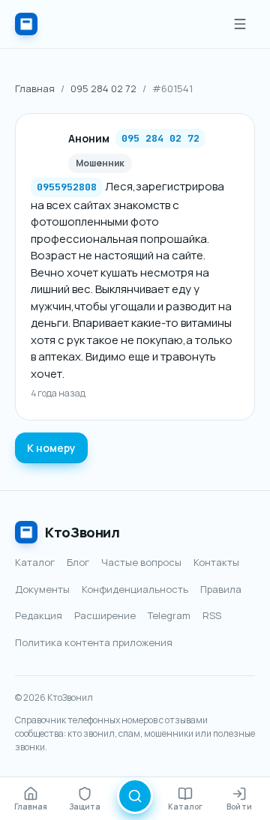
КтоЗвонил (82, 532)
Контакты (216, 562)
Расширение (105, 615)
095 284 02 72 (103, 88)
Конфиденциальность (135, 589)
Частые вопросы (141, 562)
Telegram (169, 615)
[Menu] (240, 24)
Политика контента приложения (93, 642)
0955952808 (67, 187)
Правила (221, 589)
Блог (78, 562)
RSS (211, 615)
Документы (42, 589)
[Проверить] (135, 796)
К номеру (51, 448)
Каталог (35, 562)
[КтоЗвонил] (26, 24)
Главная (35, 88)
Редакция (38, 615)
